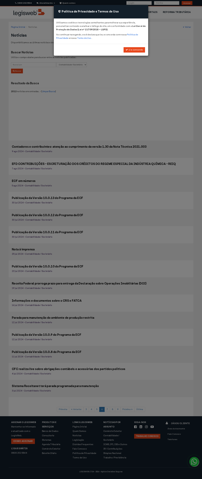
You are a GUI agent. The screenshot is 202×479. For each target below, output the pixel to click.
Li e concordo (135, 49)
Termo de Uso (84, 38)
